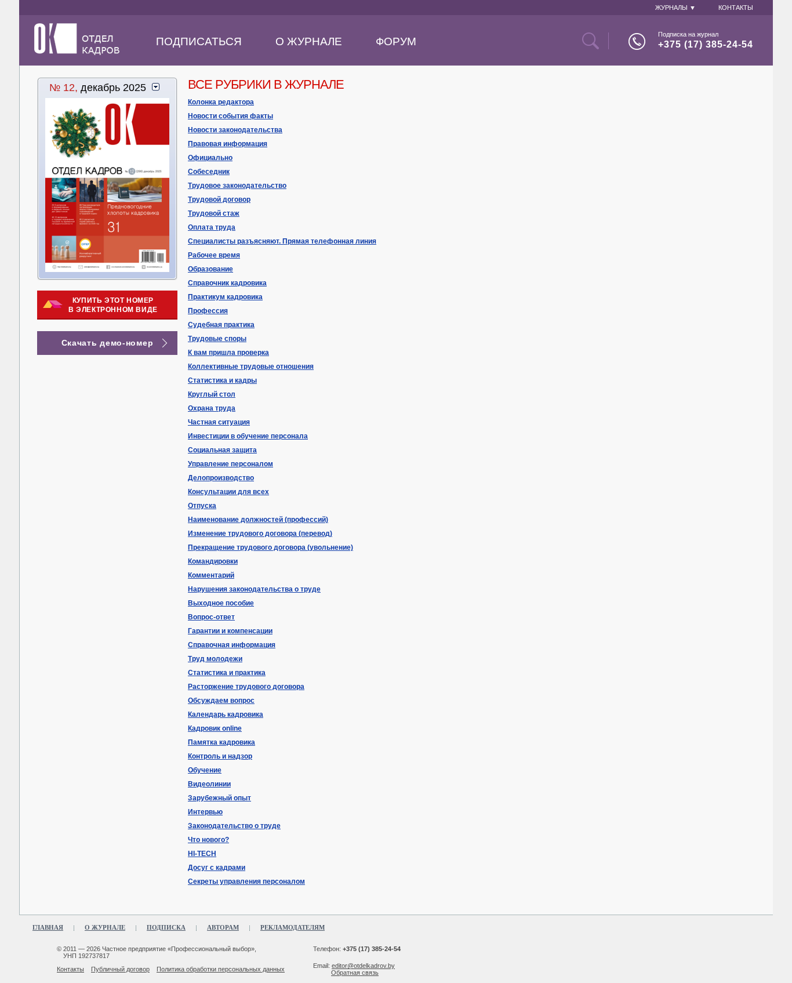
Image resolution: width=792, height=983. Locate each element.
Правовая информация (227, 144)
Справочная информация (231, 645)
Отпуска (202, 506)
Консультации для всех (228, 492)
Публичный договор (120, 969)
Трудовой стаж (213, 213)
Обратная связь (355, 972)
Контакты (70, 969)
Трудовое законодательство (237, 186)
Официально (210, 158)
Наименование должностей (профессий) (258, 520)
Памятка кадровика (221, 742)
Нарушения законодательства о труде (254, 589)
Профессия (208, 311)
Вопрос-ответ (211, 617)
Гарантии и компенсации (230, 631)
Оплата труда (211, 227)
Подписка (166, 927)
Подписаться (199, 41)
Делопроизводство (221, 478)
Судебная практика (221, 325)
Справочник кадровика (227, 283)
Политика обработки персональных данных (221, 969)
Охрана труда (211, 408)
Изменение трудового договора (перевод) (260, 533)
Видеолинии (209, 784)
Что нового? (208, 840)
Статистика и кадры (222, 380)
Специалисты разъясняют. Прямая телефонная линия (282, 241)
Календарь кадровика (225, 714)
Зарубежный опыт (219, 798)
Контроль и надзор (220, 756)
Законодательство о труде (234, 826)
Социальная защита (222, 450)
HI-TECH (202, 854)
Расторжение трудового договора (246, 687)
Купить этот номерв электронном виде (113, 305)
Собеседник (209, 172)
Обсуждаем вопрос (221, 701)
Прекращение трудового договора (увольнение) (270, 547)
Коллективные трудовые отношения (251, 366)
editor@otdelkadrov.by (363, 965)
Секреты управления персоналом (246, 881)
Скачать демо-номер (107, 342)
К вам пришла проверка (228, 353)
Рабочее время (214, 255)
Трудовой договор (219, 199)
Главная (47, 927)
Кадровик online (215, 728)
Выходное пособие (221, 603)
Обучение (204, 770)
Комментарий (211, 575)
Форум (396, 41)
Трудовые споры (217, 339)
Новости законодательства (235, 130)
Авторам (223, 927)
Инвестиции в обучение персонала (248, 436)
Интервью (205, 812)
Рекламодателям (292, 927)
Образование (210, 269)
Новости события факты (230, 116)
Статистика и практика (227, 673)
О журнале (308, 41)
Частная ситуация (219, 422)
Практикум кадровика (225, 297)
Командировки (213, 561)
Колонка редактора (221, 102)
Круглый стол (211, 394)
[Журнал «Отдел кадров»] (76, 53)
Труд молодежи (215, 659)
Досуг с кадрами (216, 868)
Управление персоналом (230, 464)
